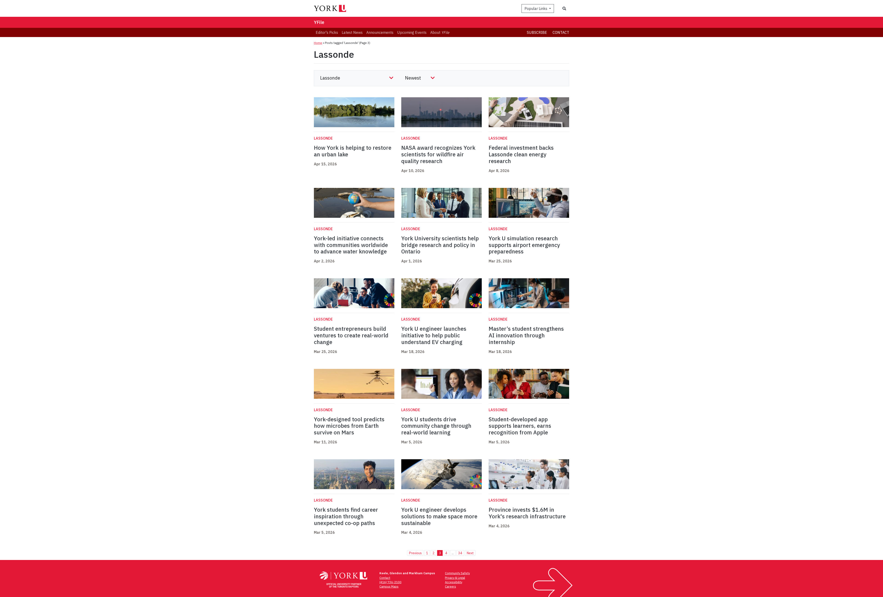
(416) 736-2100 (390, 582)
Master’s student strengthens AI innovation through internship (526, 335)
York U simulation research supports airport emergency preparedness (524, 245)
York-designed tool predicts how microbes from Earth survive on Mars (349, 426)
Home (318, 43)
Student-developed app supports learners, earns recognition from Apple (520, 426)
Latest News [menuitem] (352, 32)
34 (460, 553)
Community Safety (457, 573)
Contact (561, 32)
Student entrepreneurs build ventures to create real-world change (351, 335)
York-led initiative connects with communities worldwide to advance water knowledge (351, 245)
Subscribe (537, 32)
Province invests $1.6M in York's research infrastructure (527, 513)
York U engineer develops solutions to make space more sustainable (439, 516)
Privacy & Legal (455, 578)
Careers (450, 586)
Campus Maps (388, 586)
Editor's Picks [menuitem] (327, 32)
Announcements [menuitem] (379, 32)
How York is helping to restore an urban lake (352, 151)
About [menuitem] (439, 32)
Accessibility (453, 582)
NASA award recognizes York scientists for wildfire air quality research (438, 154)
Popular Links (536, 8)
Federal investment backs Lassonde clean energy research (521, 154)
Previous (415, 553)
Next (470, 553)
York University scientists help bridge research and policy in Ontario (440, 245)
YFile (319, 22)
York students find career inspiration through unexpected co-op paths (346, 516)
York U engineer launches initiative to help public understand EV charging (433, 335)
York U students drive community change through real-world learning (436, 426)
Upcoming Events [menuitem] (412, 32)
